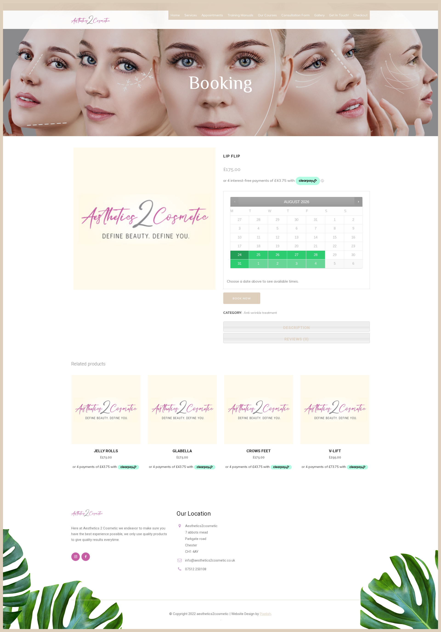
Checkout (360, 15)
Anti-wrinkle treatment (260, 313)
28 (315, 255)
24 (239, 255)
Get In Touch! (339, 15)
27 (296, 255)
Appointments (212, 15)
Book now (242, 298)
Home (175, 15)
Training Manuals (240, 15)
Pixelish (265, 614)
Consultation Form (295, 15)
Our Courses (267, 15)
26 (277, 255)
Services (190, 15)
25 (258, 255)
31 (239, 263)
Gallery (319, 15)
